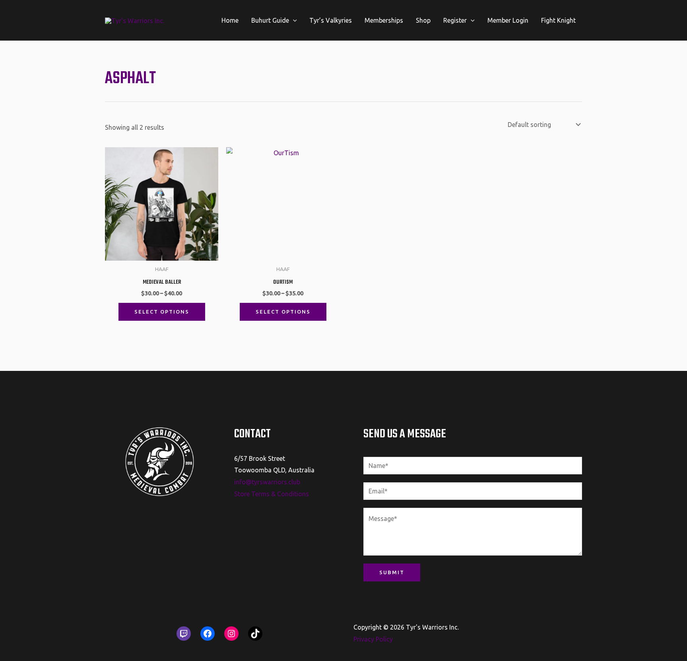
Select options (161, 311)
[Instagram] (231, 633)
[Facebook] (207, 633)
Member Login (507, 20)
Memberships (384, 20)
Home (230, 20)
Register (455, 20)
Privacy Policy (373, 639)
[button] (293, 20)
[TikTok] (255, 633)
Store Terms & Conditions (271, 493)
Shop (423, 20)
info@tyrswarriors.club (267, 482)
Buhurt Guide (270, 20)
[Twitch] (184, 633)
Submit (391, 572)
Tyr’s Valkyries (330, 20)
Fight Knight (558, 20)
